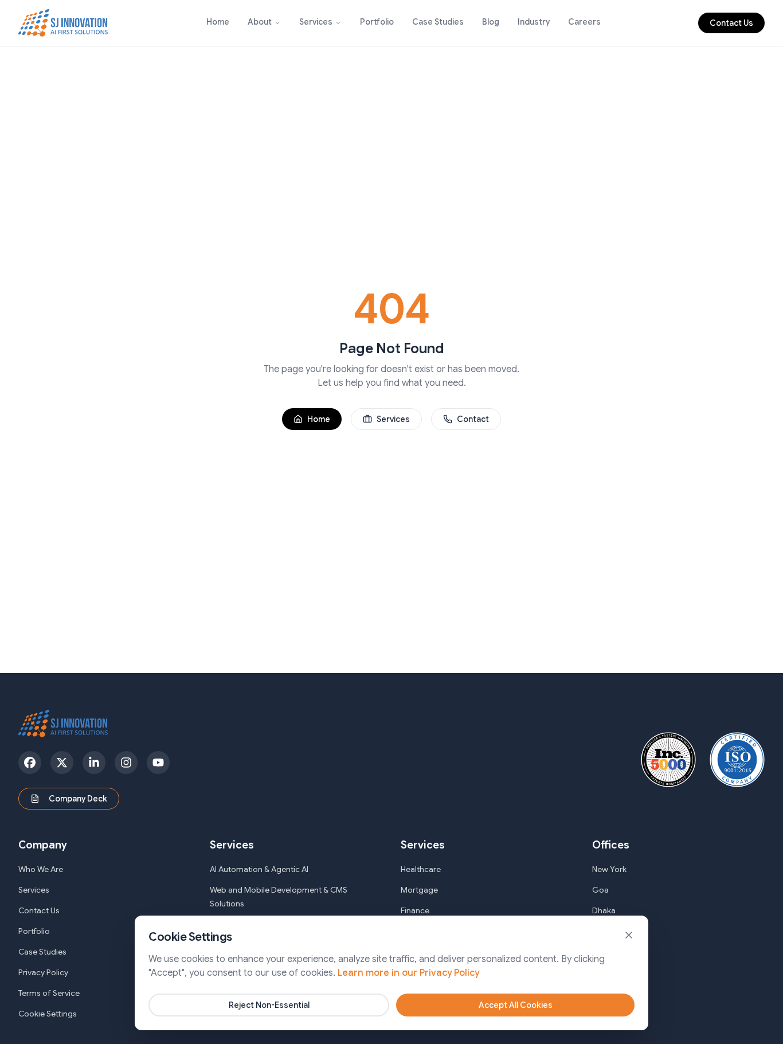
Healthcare (421, 869)
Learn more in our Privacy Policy (408, 973)
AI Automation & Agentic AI (259, 869)
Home (217, 22)
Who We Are (40, 869)
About (260, 22)
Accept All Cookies (516, 1005)
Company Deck (78, 798)
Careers (584, 22)
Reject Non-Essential (269, 1005)
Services (315, 22)
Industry (534, 22)
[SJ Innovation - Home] (63, 23)
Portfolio (377, 22)
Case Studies (438, 22)
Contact (473, 419)
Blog (490, 22)
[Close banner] (629, 935)
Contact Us (731, 23)
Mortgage (419, 890)
